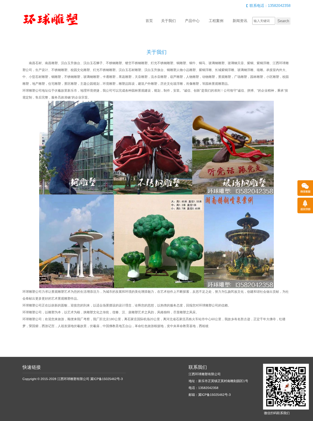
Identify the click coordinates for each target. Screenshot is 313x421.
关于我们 (168, 21)
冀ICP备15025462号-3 (106, 379)
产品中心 (192, 21)
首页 (149, 21)
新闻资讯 (240, 21)
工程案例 (216, 21)
